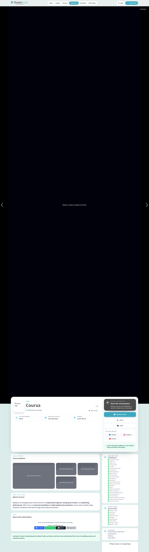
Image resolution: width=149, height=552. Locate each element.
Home (51, 3)
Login (121, 3)
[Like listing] (97, 406)
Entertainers (74, 3)
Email (121, 425)
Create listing (133, 3)
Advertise (83, 3)
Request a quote (121, 414)
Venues (58, 3)
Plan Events (92, 3)
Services (65, 3)
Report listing (94, 410)
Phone (121, 420)
